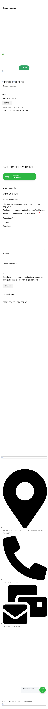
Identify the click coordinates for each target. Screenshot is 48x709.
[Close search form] (3, 3)
